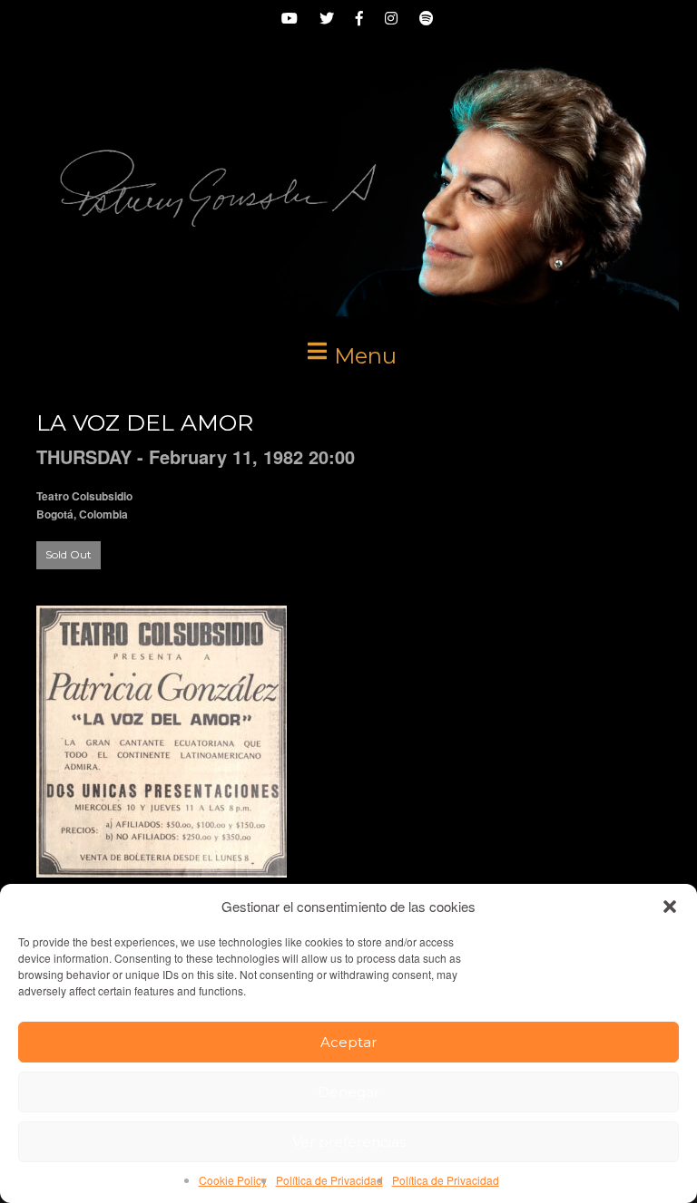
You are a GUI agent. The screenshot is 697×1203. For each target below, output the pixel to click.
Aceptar (348, 1042)
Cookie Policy (233, 1180)
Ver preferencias (349, 1141)
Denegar (348, 1092)
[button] (670, 906)
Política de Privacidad (329, 1180)
